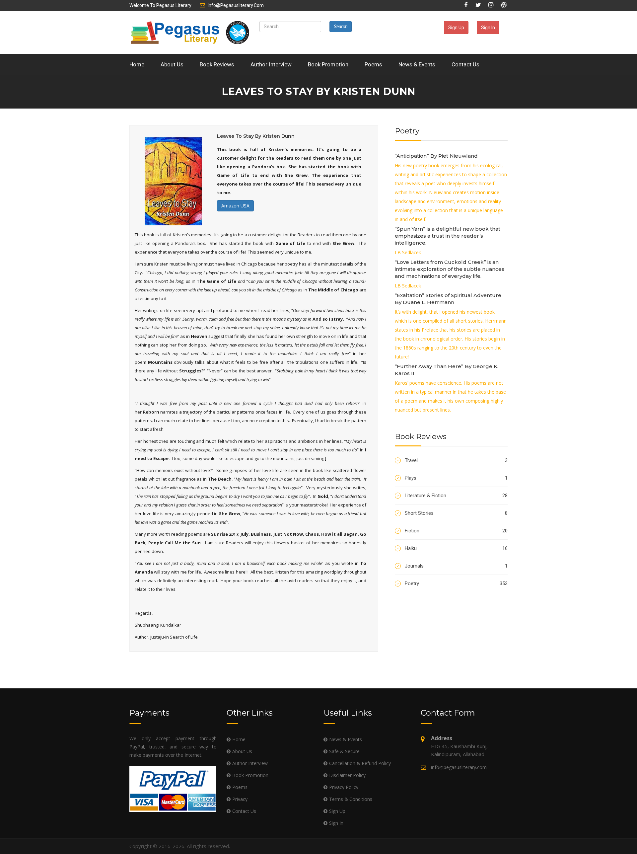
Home (136, 64)
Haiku (456, 548)
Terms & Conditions (350, 799)
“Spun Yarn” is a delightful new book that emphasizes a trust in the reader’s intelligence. (447, 236)
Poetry (456, 583)
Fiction (456, 531)
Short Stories (456, 513)
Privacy (240, 799)
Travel (456, 460)
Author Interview (271, 64)
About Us (172, 64)
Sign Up (456, 27)
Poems (373, 64)
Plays (456, 478)
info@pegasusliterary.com (236, 5)
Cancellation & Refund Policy (360, 763)
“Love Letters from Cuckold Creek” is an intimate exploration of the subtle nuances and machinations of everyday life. (449, 269)
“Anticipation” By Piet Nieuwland (436, 156)
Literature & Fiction (456, 496)
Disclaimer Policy (347, 775)
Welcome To (160, 5)
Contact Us (465, 64)
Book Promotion (328, 64)
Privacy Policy (343, 787)
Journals (456, 566)
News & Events (416, 64)
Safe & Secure (344, 751)
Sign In (488, 27)
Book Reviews (217, 64)
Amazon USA (235, 205)
